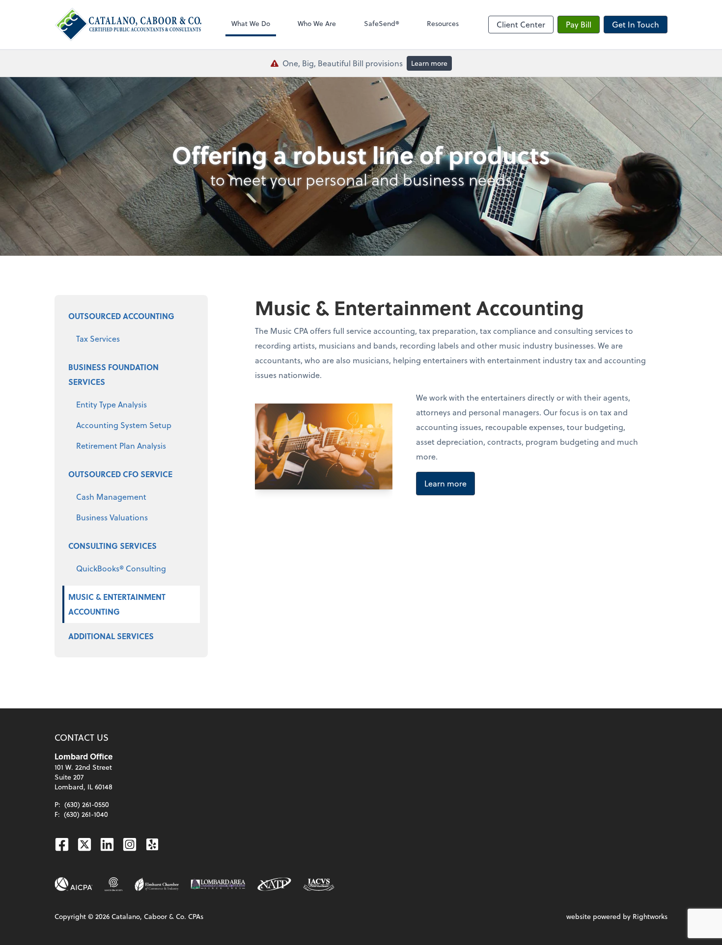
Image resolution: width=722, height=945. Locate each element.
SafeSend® (381, 23)
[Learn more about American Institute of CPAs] (74, 884)
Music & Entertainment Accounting (117, 604)
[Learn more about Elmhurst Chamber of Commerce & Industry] (157, 884)
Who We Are (317, 23)
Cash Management (111, 496)
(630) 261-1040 (86, 814)
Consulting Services (112, 545)
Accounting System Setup (123, 425)
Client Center (521, 24)
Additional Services (111, 636)
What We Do (250, 23)
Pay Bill (578, 24)
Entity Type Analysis (111, 404)
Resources (443, 23)
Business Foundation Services (113, 374)
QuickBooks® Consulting (121, 568)
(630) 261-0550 (86, 804)
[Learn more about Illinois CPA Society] (114, 884)
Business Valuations (112, 517)
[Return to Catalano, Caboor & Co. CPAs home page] (128, 24)
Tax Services (98, 338)
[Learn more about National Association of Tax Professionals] (274, 884)
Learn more (429, 63)
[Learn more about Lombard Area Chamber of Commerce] (218, 884)
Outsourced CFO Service (120, 474)
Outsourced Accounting (121, 316)
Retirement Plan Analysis (121, 445)
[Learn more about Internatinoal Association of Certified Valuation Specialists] (318, 884)
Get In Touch (635, 24)
